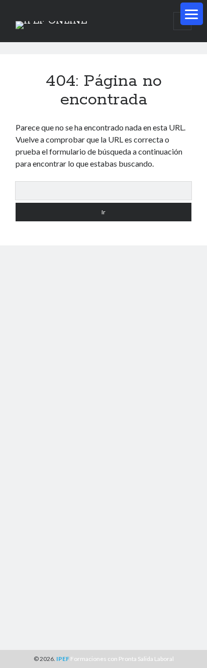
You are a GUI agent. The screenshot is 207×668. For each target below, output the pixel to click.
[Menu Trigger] (191, 14)
